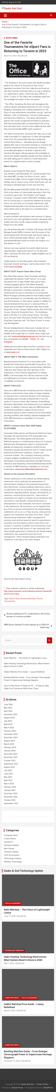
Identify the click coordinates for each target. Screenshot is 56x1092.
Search (49, 640)
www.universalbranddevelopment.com (31, 469)
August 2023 (9, 767)
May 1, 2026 (9, 963)
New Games (9, 848)
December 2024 (10, 734)
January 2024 (9, 750)
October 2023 (9, 760)
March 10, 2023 (10, 56)
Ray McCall (22, 56)
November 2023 (10, 757)
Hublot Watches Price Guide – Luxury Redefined (24, 672)
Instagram (8, 342)
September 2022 (11, 803)
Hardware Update (11, 845)
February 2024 (10, 747)
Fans (17, 598)
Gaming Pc (8, 842)
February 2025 (10, 731)
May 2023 (8, 777)
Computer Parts (11, 835)
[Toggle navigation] (5, 15)
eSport (11, 598)
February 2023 (10, 787)
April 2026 (8, 711)
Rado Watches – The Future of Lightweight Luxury (25, 658)
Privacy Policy (42, 1084)
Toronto (39, 598)
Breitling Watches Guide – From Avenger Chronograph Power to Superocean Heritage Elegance (28, 1054)
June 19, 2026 (9, 916)
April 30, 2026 (9, 1010)
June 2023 (8, 774)
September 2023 (11, 764)
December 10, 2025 (12, 1061)
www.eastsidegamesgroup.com (25, 336)
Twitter (33, 339)
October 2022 (9, 800)
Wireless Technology (13, 861)
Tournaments (9, 601)
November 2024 (10, 737)
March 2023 (9, 783)
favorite (23, 598)
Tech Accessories (11, 855)
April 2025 (8, 724)
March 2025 (9, 727)
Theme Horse (17, 1087)
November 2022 (10, 797)
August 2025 (9, 718)
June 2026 (8, 704)
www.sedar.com (13, 352)
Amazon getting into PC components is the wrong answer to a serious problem (28, 615)
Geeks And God (27, 1084)
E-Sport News (10, 38)
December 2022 (10, 793)
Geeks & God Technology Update (23, 870)
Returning (31, 598)
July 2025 (8, 721)
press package (16, 267)
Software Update (11, 852)
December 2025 (10, 714)
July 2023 (8, 770)
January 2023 (9, 790)
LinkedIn (25, 339)
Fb (38, 339)
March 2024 (9, 744)
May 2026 (8, 708)
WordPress (48, 1087)
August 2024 (9, 741)
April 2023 (8, 780)
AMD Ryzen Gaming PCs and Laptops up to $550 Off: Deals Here (26, 626)
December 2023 (10, 754)
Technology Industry (12, 858)
